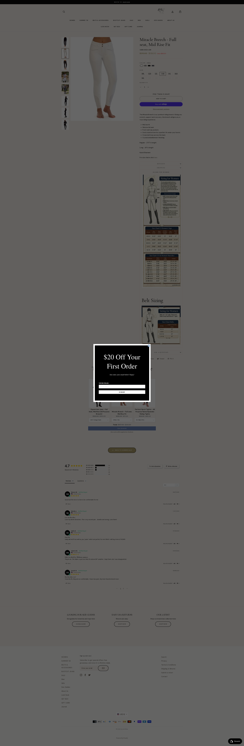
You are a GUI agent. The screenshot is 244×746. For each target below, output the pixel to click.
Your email (104, 383)
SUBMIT (122, 392)
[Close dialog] (149, 346)
